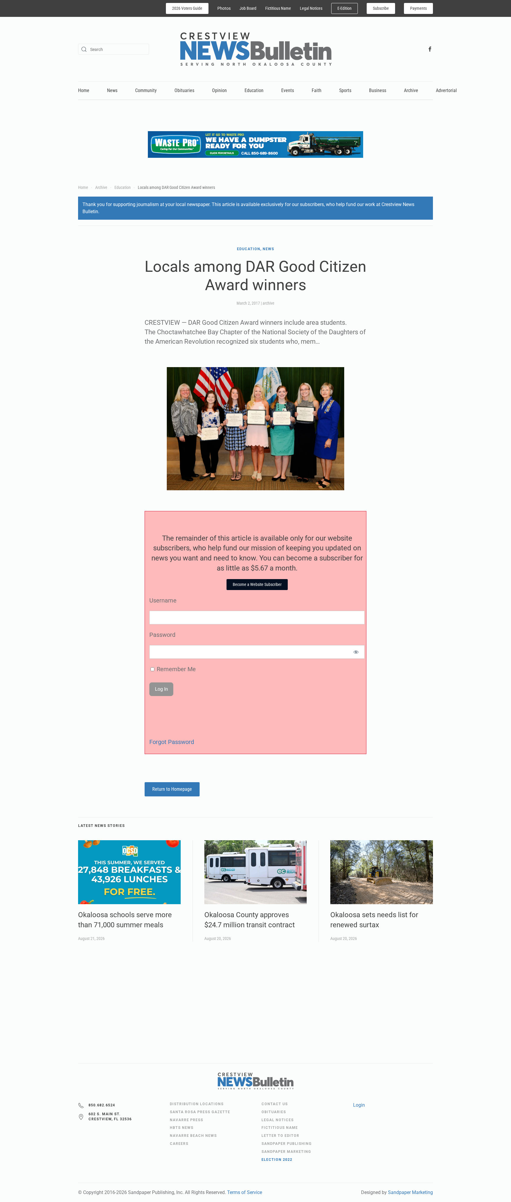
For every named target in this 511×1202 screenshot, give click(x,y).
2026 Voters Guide (187, 8)
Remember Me (175, 669)
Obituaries (184, 90)
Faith (316, 90)
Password (162, 634)
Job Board (248, 8)
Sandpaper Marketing (410, 1192)
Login (359, 1105)
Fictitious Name (278, 8)
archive (268, 303)
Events (287, 90)
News (112, 90)
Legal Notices (311, 8)
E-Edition (344, 8)
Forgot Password (171, 741)
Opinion (219, 90)
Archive (411, 90)
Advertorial (446, 90)
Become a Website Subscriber (257, 584)
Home (83, 90)
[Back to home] (255, 49)
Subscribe (381, 8)
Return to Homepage (172, 789)
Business (377, 90)
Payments (418, 8)
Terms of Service (244, 1192)
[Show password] (356, 652)
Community (146, 90)
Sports (345, 90)
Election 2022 (276, 1160)
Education (254, 90)
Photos (224, 8)
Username (163, 600)
